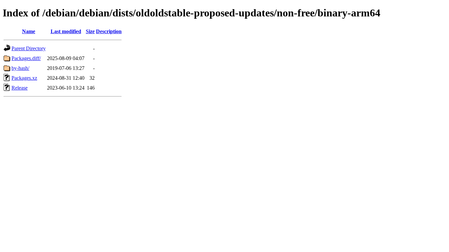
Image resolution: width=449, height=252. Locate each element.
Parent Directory (29, 48)
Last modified (66, 31)
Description (109, 31)
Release (20, 88)
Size (90, 31)
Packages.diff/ (26, 58)
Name (28, 31)
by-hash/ (20, 68)
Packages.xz (24, 78)
